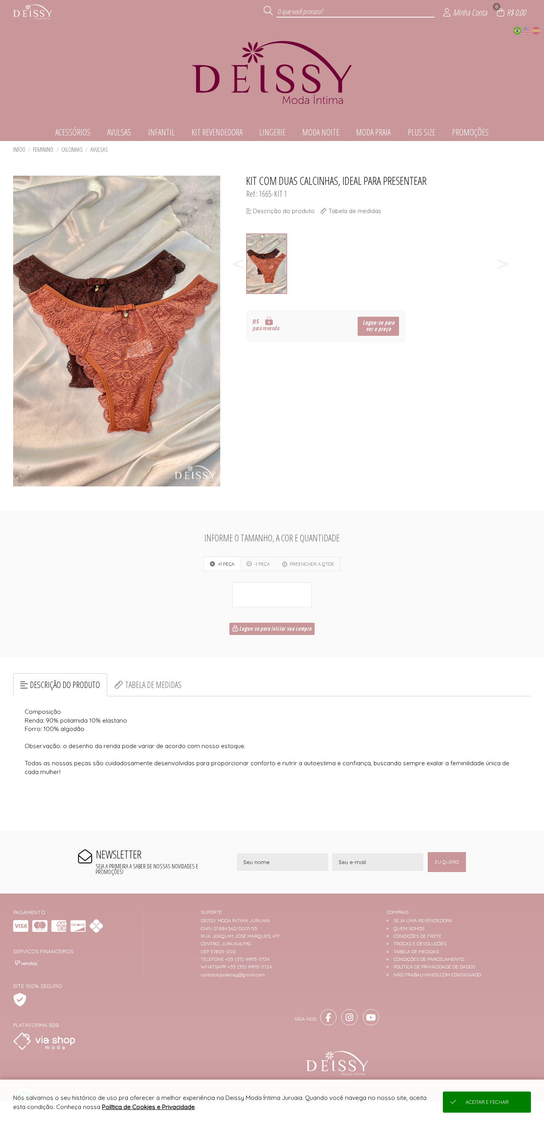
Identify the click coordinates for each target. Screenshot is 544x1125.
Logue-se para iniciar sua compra (274, 629)
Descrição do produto (65, 684)
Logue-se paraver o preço (378, 326)
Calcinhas (72, 149)
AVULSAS (99, 149)
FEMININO (43, 149)
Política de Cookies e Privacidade (148, 1107)
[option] (267, 263)
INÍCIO (19, 149)
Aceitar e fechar (487, 1102)
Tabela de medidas (153, 684)
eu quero (447, 862)
